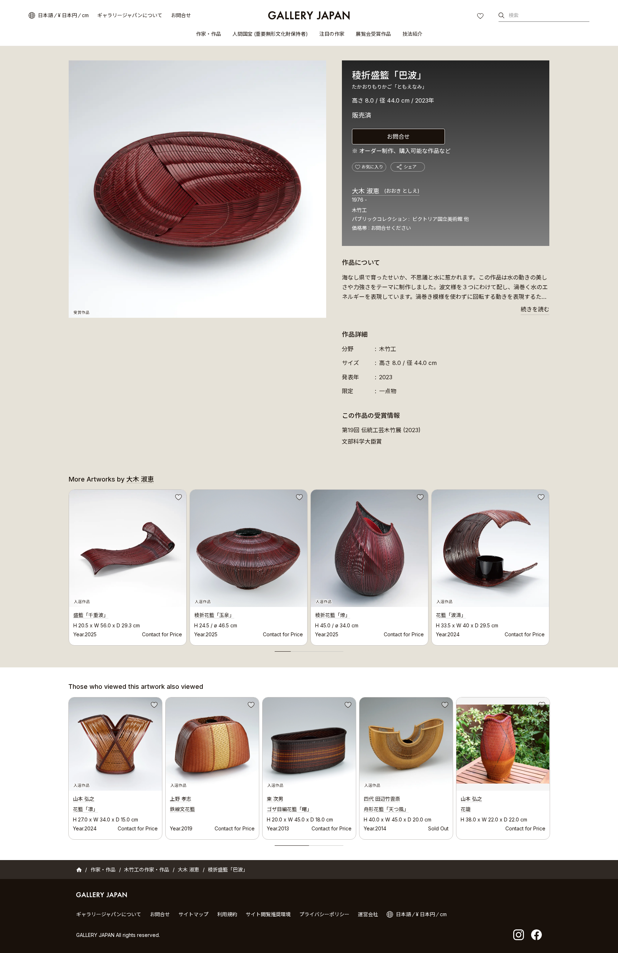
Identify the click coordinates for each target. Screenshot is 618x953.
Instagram (518, 934)
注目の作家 (331, 34)
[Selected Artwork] (115, 744)
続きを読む (535, 309)
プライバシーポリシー (324, 914)
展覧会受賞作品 (373, 34)
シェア (410, 166)
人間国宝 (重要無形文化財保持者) (270, 34)
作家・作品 (208, 34)
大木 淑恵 (386, 191)
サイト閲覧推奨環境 (268, 914)
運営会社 (368, 914)
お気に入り (481, 17)
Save (177, 498)
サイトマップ (193, 914)
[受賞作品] (197, 189)
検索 (514, 15)
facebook (536, 934)
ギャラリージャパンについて (129, 15)
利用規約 (227, 914)
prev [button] (68, 565)
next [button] (549, 565)
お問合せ (181, 15)
